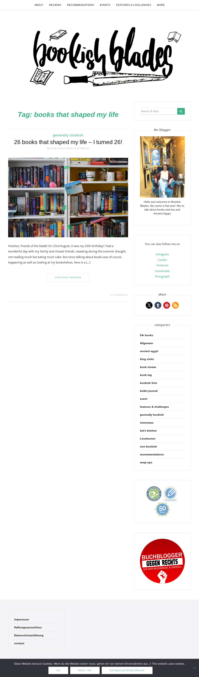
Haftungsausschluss (28, 627)
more (161, 5)
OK (58, 670)
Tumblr (162, 260)
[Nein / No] (194, 668)
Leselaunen (147, 438)
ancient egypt (149, 351)
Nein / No (85, 670)
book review (148, 367)
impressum (21, 619)
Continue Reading (68, 277)
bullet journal (149, 390)
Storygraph (162, 276)
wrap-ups (146, 462)
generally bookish (68, 135)
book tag (146, 374)
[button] (149, 305)
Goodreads (162, 271)
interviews (147, 422)
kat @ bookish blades (61, 148)
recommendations (80, 5)
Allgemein (146, 343)
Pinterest (162, 265)
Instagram (162, 254)
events (105, 5)
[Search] (181, 111)
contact (19, 643)
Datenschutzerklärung (29, 635)
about (38, 5)
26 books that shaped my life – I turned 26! (68, 142)
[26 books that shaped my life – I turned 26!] (68, 197)
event (143, 398)
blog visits (147, 359)
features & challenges (133, 5)
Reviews (55, 5)
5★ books (146, 335)
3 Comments (119, 295)
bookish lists (148, 382)
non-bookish (148, 446)
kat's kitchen (148, 430)
